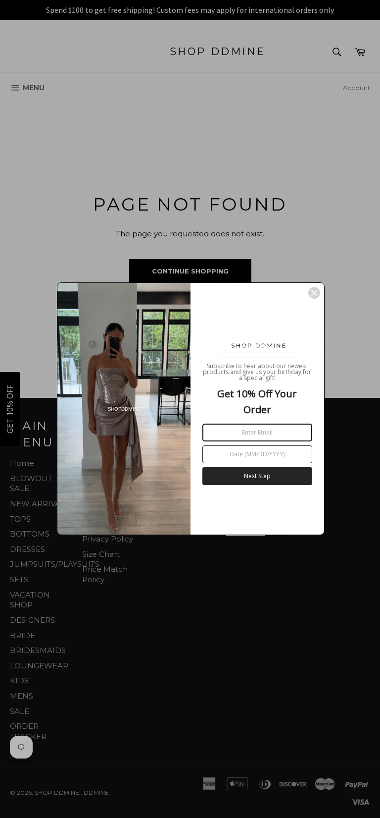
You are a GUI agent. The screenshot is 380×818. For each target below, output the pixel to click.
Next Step (257, 476)
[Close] (314, 293)
